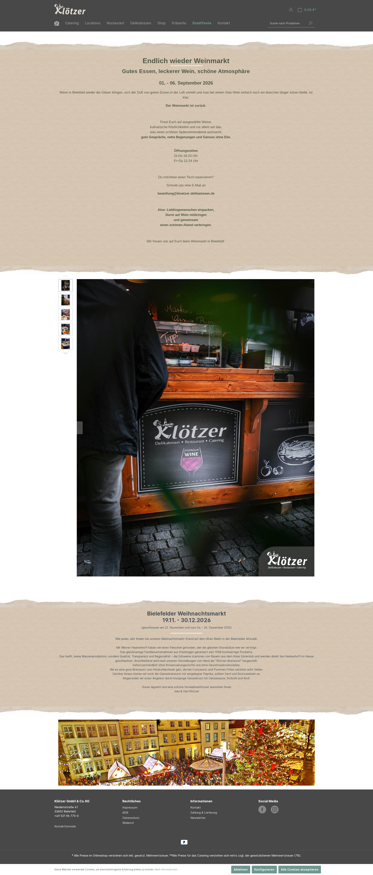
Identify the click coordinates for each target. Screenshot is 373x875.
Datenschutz (130, 818)
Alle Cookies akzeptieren (299, 869)
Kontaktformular (65, 826)
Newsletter (198, 818)
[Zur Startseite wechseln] (69, 8)
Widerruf (128, 823)
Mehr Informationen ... (167, 869)
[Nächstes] (312, 427)
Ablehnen (241, 869)
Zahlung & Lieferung (203, 812)
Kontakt (195, 807)
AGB (125, 812)
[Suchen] (310, 23)
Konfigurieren (264, 869)
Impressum (129, 807)
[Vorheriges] (80, 427)
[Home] (59, 23)
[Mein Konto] (290, 9)
